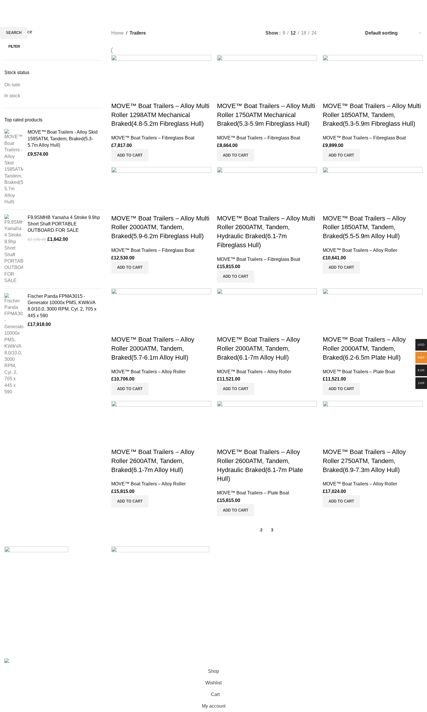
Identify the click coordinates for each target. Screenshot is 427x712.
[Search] (396, 6)
